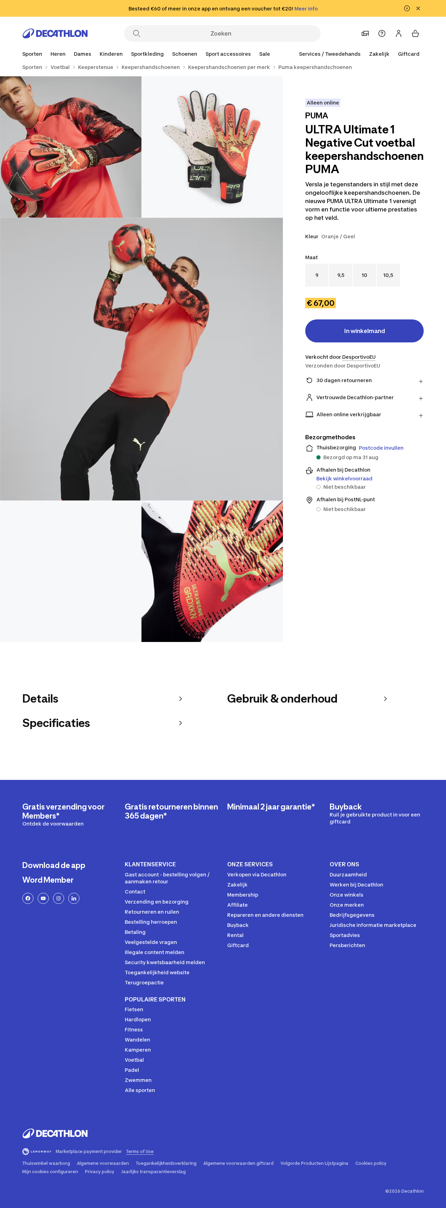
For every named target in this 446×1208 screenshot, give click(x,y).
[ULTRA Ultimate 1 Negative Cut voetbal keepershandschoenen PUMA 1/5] (212, 147)
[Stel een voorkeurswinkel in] (365, 33)
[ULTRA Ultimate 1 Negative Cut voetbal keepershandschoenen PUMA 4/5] (70, 571)
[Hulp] (382, 33)
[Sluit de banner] (418, 8)
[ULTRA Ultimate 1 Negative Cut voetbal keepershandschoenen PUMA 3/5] (141, 359)
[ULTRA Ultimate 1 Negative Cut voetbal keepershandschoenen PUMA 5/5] (212, 571)
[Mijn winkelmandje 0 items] (415, 33)
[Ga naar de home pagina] (55, 33)
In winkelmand (364, 330)
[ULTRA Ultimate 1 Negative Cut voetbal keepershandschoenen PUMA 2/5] (70, 147)
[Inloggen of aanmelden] (398, 33)
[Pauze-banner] (407, 8)
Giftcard (409, 54)
